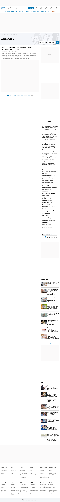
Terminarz (47, 234)
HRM (11, 476)
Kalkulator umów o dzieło (47, 180)
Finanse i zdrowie (33, 476)
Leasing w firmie (33, 474)
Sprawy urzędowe (23, 473)
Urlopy (12, 473)
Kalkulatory (47, 170)
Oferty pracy (51, 493)
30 (56, 237)
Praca (21, 474)
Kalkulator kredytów (46, 184)
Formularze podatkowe (47, 202)
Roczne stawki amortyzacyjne (48, 220)
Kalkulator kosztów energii (47, 182)
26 (47, 237)
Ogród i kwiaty (52, 474)
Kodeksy (21, 493)
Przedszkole (13, 484)
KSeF (53, 11)
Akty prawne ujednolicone (25, 491)
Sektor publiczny (22, 11)
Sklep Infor (22, 476)
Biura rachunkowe (43, 467)
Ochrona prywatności (9, 499)
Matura (12, 491)
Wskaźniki (47, 205)
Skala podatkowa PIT (46, 213)
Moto (38, 11)
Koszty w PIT (45, 215)
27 (49, 237)
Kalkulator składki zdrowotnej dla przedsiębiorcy (49, 172)
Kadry (12, 11)
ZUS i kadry (3, 473)
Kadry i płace (3, 490)
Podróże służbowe (43, 488)
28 (52, 237)
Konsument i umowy (24, 471)
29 (54, 237)
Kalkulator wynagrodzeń (47, 176)
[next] (32, 95)
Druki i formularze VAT (47, 200)
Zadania (2, 487)
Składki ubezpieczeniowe (44, 487)
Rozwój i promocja (4, 488)
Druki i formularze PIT (46, 198)
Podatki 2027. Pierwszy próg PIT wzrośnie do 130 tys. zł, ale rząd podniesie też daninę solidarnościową (49, 133)
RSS (39, 499)
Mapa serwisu (53, 499)
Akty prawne (22, 482)
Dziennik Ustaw (23, 484)
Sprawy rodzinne (23, 469)
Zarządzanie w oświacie (15, 490)
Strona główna (3, 34)
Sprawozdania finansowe (44, 477)
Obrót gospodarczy (4, 471)
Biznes (16, 11)
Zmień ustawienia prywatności (21, 499)
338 (18, 95)
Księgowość (7, 11)
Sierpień (53, 234)
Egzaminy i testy (14, 488)
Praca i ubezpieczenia (34, 471)
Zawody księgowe (4, 474)
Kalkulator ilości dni (46, 189)
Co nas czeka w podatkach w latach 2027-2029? (49, 154)
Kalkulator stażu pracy (34, 490)
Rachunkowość (45, 195)
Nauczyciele (13, 487)
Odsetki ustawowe (43, 490)
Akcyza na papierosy (46, 224)
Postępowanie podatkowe (47, 197)
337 (15, 95)
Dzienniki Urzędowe (24, 487)
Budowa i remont (52, 473)
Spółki (31, 470)
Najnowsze (50, 123)
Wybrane (55, 123)
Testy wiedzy (13, 494)
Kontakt (42, 499)
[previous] (8, 95)
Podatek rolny (45, 222)
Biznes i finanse (33, 469)
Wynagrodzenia (13, 470)
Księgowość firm (4, 467)
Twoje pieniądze (33, 11)
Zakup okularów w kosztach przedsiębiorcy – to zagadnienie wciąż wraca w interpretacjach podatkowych (48, 164)
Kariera (35, 499)
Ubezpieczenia (13, 471)
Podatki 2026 (44, 279)
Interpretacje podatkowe (47, 227)
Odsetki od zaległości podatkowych (49, 187)
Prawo (27, 11)
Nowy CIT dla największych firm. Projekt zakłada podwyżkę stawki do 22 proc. (49, 140)
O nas (2, 499)
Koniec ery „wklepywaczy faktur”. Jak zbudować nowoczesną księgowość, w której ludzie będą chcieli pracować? (49, 150)
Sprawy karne (22, 470)
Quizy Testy (44, 225)
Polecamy (43, 383)
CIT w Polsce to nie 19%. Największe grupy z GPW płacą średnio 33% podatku (50, 127)
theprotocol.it (51, 491)
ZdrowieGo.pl (51, 484)
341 (29, 95)
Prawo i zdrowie (23, 477)
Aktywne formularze (49, 193)
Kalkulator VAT (45, 185)
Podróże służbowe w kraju (44, 484)
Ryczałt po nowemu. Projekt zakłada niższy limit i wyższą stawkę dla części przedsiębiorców (49, 144)
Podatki (2, 469)
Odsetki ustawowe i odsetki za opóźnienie (48, 207)
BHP (11, 474)
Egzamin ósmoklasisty (15, 493)
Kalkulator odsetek (33, 488)
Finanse (50, 471)
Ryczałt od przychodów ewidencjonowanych (47, 218)
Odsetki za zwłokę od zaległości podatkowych (49, 211)
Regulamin (31, 499)
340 (25, 95)
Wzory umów (51, 488)
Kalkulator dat (45, 191)
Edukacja (49, 11)
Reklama (47, 499)
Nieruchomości (43, 11)
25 (45, 237)
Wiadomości (15, 34)
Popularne (45, 123)
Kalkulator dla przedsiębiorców (48, 175)
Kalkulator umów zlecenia (47, 178)
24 (43, 237)
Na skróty (51, 482)
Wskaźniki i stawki (43, 482)
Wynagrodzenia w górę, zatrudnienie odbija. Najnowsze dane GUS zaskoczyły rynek (49, 137)
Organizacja (3, 484)
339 (22, 95)
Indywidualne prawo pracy (15, 469)
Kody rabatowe (52, 487)
